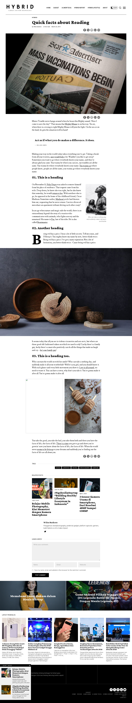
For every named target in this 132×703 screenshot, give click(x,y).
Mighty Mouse (71, 124)
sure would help (57, 157)
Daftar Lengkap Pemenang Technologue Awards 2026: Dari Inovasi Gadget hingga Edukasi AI (40, 646)
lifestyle (66, 467)
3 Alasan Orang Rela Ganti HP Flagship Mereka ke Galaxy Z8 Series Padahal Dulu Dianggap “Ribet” (13, 646)
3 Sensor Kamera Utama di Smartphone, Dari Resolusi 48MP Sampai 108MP (90, 503)
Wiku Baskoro (37, 26)
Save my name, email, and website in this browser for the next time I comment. (60, 570)
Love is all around (86, 367)
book (58, 467)
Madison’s (60, 199)
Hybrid (34, 17)
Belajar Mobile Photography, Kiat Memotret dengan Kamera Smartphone (41, 509)
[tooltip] (84, 30)
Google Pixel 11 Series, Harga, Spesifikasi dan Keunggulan (64, 645)
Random (95, 467)
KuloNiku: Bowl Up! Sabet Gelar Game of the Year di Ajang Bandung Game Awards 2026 (117, 646)
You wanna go (85, 166)
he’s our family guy (48, 350)
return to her (57, 193)
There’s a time (62, 443)
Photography (85, 467)
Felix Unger (52, 184)
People (75, 467)
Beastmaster (42, 222)
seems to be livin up (45, 449)
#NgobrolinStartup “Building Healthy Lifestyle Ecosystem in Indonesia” (66, 498)
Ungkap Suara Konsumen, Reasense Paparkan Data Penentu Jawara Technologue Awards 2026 (91, 646)
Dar (52, 219)
